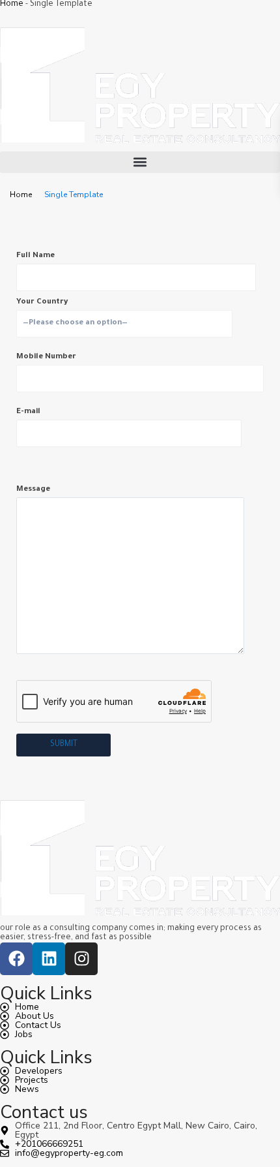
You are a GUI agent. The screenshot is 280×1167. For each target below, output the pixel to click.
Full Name (35, 256)
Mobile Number (46, 357)
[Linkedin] (49, 958)
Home (11, 4)
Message (33, 490)
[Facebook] (16, 958)
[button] (140, 162)
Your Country (42, 302)
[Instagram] (81, 958)
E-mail (28, 412)
